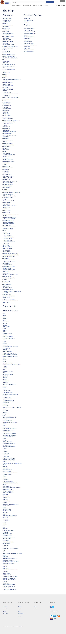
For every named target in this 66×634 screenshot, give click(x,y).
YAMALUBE (6, 171)
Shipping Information (28, 50)
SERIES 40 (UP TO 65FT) (9, 219)
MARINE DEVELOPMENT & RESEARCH (12, 407)
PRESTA (5, 478)
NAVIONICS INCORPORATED (9, 435)
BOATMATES (6, 568)
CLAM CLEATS (6, 35)
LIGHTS (5, 209)
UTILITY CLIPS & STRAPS (9, 66)
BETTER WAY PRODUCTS (9, 563)
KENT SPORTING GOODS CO (9, 384)
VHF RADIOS (6, 163)
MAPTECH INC (6, 402)
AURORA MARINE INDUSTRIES (10, 558)
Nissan (4, 438)
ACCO (4, 315)
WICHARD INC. (6, 543)
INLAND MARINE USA (8, 374)
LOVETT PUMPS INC (7, 399)
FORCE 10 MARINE (7, 351)
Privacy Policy (27, 46)
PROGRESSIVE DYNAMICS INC (10, 483)
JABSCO (5, 377)
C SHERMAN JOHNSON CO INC (10, 570)
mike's (4, 423)
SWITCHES (5, 148)
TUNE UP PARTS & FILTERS (9, 227)
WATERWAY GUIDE (7, 533)
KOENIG (5, 386)
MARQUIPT (5, 410)
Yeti (4, 67)
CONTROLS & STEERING (8, 176)
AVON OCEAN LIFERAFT (9, 260)
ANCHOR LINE (6, 21)
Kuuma (4, 387)
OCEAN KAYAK (6, 204)
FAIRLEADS (6, 38)
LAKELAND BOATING (8, 392)
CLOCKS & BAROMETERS (9, 69)
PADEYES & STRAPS (8, 41)
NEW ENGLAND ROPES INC (9, 437)
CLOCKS (5, 76)
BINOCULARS (6, 53)
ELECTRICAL (6, 136)
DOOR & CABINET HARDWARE (10, 181)
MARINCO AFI (6, 405)
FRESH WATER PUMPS (9, 237)
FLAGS (4, 59)
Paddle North (6, 453)
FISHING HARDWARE (8, 184)
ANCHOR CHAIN (7, 20)
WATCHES (5, 283)
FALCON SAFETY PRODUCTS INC (10, 346)
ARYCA (4, 555)
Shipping (19, 606)
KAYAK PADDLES (7, 202)
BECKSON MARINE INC (8, 560)
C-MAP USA (6, 583)
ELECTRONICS (6, 153)
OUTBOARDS (6, 169)
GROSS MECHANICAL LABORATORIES (11, 364)
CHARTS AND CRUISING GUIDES (10, 274)
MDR (4, 415)
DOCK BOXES (6, 130)
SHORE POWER (6, 146)
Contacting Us (27, 38)
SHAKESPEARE (6, 501)
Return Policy (27, 48)
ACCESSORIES (6, 166)
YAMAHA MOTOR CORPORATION (10, 548)
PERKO (4, 461)
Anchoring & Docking (7, 18)
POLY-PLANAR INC (7, 471)
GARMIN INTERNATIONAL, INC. (10, 356)
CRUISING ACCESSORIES (9, 122)
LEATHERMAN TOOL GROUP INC (10, 394)
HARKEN (5, 366)
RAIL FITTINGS (6, 187)
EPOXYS (5, 90)
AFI (4, 552)
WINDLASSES (6, 28)
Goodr (4, 361)
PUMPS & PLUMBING (8, 228)
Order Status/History (28, 20)
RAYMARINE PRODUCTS (9, 161)
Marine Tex (5, 409)
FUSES (4, 141)
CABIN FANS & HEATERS (9, 54)
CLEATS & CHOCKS (7, 174)
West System (6, 110)
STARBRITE (5, 512)
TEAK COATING (6, 104)
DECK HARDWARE (7, 177)
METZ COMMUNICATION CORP (10, 422)
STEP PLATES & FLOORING (9, 135)
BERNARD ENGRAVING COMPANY (10, 561)
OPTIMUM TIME (6, 445)
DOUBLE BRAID (6, 115)
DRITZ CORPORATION (8, 336)
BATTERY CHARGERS (8, 140)
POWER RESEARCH (7, 474)
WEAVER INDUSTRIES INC (9, 537)
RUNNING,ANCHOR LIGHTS (9, 217)
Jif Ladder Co (6, 381)
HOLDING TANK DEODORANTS (10, 301)
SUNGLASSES (6, 297)
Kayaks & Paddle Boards (8, 200)
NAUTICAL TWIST (7, 432)
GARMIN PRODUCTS (8, 159)
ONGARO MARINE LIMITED (9, 443)
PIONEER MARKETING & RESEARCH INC (12, 463)
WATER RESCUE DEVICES (9, 269)
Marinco (5, 404)
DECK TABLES (6, 128)
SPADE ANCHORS (7, 509)
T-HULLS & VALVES (7, 246)
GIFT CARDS (6, 30)
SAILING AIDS (6, 271)
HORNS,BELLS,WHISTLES (9, 256)
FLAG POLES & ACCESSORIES (10, 58)
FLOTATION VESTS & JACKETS (10, 253)
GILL (4, 358)
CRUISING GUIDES (7, 588)
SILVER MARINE (6, 506)
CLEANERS (5, 87)
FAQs (19, 611)
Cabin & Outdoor (6, 51)
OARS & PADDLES (7, 265)
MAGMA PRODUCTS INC (8, 400)
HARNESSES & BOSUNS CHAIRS (10, 255)
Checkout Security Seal (29, 36)
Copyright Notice (27, 40)
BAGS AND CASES (7, 288)
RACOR (4, 484)
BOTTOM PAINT (7, 84)
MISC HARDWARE (7, 186)
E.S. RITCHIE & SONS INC (9, 338)
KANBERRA (5, 382)
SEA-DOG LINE (6, 497)
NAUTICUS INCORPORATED (9, 433)
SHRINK (5, 502)
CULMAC (5, 330)
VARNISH (5, 107)
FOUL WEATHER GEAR (8, 289)
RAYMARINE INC (7, 486)
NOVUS (4, 440)
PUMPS (5, 232)
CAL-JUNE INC (6, 573)
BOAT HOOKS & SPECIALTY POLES (11, 120)
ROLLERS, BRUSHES (8, 99)
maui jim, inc (5, 414)
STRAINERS (6, 245)
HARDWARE (6, 173)
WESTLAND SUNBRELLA (8, 542)
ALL (4, 71)
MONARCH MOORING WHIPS (9, 428)
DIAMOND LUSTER (7, 333)
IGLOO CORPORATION (8, 371)
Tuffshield (5, 532)
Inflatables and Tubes (8, 194)
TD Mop (5, 524)
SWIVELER (5, 517)
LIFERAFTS (6, 258)
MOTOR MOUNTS (7, 225)
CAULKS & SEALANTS (8, 85)
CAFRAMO (5, 571)
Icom (4, 369)
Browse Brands (26, 5)
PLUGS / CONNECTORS (8, 145)
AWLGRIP (5, 323)
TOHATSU (5, 529)
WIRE (4, 151)
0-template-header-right (29, 31)
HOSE (4, 230)
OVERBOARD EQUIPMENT (9, 266)
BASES (5, 74)
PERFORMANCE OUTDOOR (9, 460)
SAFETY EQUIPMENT (8, 248)
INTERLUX (5, 376)
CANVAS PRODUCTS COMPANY (10, 576)
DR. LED (5, 335)
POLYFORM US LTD (7, 469)
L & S (4, 389)
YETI (4, 550)
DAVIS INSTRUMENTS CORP (9, 589)
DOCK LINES (6, 26)
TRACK (5, 49)
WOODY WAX (6, 545)
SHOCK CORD (6, 117)
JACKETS (5, 292)
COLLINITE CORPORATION (9, 586)
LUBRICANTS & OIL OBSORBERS (10, 97)
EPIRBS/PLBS (6, 250)
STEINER (5, 514)
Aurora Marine (6, 322)
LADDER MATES (6, 391)
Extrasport (5, 345)
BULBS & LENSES (7, 210)
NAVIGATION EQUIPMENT (9, 278)
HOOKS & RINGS (7, 39)
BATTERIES (6, 138)
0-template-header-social (29, 33)
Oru (4, 450)
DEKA (4, 331)
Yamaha (4, 547)
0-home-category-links (29, 28)
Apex (4, 320)
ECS (4, 340)
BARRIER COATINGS (8, 82)
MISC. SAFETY (6, 263)
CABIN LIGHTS (6, 212)
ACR (4, 317)
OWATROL (5, 451)
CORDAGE (5, 112)
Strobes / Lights (7, 268)
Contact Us (26, 21)
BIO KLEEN (5, 565)
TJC (4, 525)
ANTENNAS (6, 158)
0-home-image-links (28, 30)
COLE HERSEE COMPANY (9, 584)
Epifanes (5, 343)
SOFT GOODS (6, 286)
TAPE (4, 100)
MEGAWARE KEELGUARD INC (9, 417)
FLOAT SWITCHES (8, 235)
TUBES (4, 199)
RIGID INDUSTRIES (7, 489)
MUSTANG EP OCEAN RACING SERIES (12, 291)
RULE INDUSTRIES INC (8, 492)
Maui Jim (5, 412)
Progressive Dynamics (8, 481)
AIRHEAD (5, 318)
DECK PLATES (6, 179)
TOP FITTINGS (6, 191)
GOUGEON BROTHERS (8, 363)
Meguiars (5, 419)
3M (4, 313)
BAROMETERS (6, 72)
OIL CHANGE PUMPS (8, 240)
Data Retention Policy (29, 43)
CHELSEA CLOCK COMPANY (9, 579)
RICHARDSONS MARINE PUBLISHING (11, 487)
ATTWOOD (5, 556)
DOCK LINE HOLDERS (8, 25)
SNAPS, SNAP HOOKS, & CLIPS (10, 46)
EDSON (4, 341)
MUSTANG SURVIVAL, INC (9, 430)
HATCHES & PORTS (7, 276)
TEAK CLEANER (6, 102)
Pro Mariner (5, 479)
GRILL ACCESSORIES (8, 123)
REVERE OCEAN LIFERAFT (10, 261)
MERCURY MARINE (7, 420)
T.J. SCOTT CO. (6, 520)
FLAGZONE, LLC (6, 348)
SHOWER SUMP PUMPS (9, 242)
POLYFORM (5, 468)
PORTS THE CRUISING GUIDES (10, 473)
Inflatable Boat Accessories (9, 196)
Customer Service (37, 5)
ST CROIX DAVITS (7, 510)
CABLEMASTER (6, 326)
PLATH (4, 464)
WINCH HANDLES (7, 284)
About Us (46, 5)
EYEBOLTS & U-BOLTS (8, 182)
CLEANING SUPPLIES (8, 89)
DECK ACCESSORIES (8, 118)
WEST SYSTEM (7, 92)
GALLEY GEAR (6, 61)
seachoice (5, 494)
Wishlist (4, 611)
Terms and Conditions (29, 51)
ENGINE (5, 164)
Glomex (4, 359)
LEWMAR (5, 395)
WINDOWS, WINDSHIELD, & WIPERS (11, 192)
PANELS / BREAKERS (8, 143)
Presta (4, 476)
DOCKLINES (6, 113)
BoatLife (5, 566)
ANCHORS (5, 23)
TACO (4, 522)
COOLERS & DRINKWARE (9, 56)
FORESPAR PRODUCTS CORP (10, 353)
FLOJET (5, 350)
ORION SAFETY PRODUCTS (9, 446)
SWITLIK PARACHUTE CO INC (10, 515)
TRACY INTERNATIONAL (8, 530)
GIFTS (4, 77)
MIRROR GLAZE (6, 427)
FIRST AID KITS (7, 251)
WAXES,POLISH (7, 108)
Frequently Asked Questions (30, 45)
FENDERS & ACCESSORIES (9, 131)
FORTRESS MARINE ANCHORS (10, 354)
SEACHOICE (6, 496)
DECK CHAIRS (6, 127)
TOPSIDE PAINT (7, 105)
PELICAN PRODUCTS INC (9, 458)
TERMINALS (6, 150)
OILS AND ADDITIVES (8, 168)
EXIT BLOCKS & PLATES (8, 36)
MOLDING (5, 62)
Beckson (5, 325)
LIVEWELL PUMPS (8, 238)
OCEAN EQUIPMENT (7, 441)
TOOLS (5, 189)
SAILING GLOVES (7, 294)
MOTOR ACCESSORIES (8, 222)
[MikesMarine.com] (5, 2)
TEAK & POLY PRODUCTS (9, 64)
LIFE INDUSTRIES (7, 397)
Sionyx (4, 507)
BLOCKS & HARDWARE (8, 33)
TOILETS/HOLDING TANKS (9, 299)
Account (62, 1)
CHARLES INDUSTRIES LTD (9, 578)
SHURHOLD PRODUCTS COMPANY (11, 504)
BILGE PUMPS (7, 233)
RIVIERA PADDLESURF (8, 491)
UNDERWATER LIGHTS (8, 220)
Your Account (27, 18)
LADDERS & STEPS (7, 133)
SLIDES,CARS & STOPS (8, 44)
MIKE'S (4, 425)
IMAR (4, 372)
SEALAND (5, 499)
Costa (4, 328)
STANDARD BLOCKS (8, 48)
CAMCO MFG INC (7, 575)
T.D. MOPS (5, 519)
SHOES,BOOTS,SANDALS (9, 296)
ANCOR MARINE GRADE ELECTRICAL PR (12, 553)
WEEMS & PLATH (7, 538)
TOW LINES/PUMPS (8, 197)
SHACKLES (5, 43)
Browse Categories (16, 5)
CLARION (5, 581)
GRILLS (5, 125)
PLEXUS (5, 466)
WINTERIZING (6, 302)
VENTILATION (6, 281)
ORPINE (5, 448)
